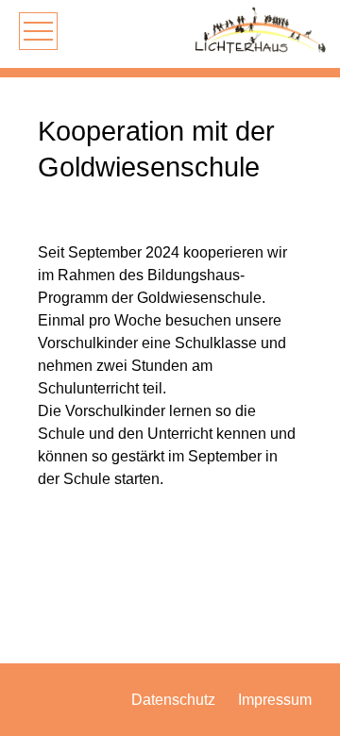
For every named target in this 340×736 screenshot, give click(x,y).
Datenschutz (173, 700)
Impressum (275, 700)
